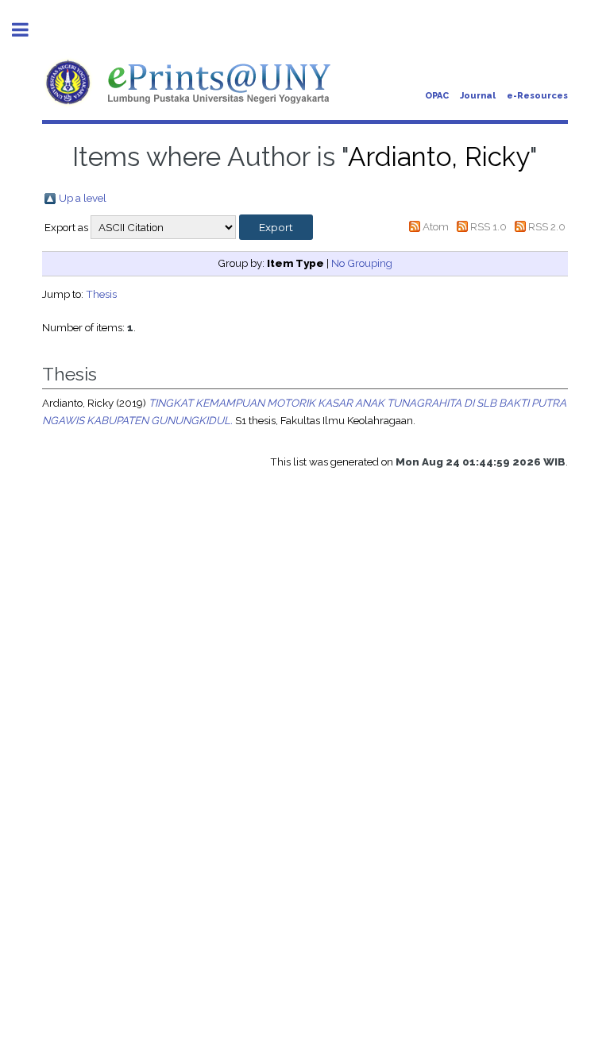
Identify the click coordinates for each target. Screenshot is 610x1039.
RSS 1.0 (488, 226)
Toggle (28, 30)
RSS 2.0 (547, 226)
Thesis (101, 294)
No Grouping (361, 263)
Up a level (82, 197)
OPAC (437, 96)
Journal (478, 96)
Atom (436, 226)
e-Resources (537, 96)
